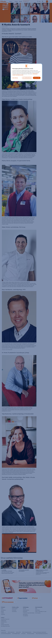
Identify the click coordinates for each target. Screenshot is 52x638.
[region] (26, 72)
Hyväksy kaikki (37, 77)
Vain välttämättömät (27, 77)
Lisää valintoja (15, 77)
